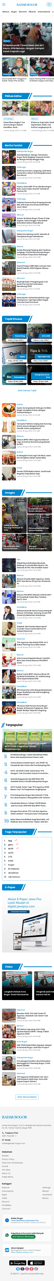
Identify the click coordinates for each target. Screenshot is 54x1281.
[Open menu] (4, 4)
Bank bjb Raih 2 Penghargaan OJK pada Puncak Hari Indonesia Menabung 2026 (32, 284)
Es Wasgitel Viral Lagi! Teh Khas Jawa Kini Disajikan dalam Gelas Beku (34, 456)
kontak (5, 1166)
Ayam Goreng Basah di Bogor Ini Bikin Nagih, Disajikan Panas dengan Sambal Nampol (34, 410)
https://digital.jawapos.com (22, 1252)
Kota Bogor (22, 1041)
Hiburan (20, 215)
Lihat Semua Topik (27, 390)
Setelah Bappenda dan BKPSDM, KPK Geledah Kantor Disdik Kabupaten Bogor (29, 780)
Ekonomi (20, 278)
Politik (19, 468)
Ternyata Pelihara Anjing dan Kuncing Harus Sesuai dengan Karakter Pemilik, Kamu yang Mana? (34, 426)
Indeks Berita (7, 1177)
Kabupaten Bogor (25, 151)
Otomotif (6, 1208)
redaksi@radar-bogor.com (13, 1143)
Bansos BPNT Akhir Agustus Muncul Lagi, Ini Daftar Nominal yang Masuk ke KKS (33, 441)
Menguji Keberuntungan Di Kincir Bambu (38, 548)
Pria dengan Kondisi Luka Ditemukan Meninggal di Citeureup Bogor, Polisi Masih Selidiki (33, 1063)
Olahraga (21, 167)
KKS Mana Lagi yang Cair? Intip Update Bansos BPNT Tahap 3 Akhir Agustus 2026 (33, 1031)
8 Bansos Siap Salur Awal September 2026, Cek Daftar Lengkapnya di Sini (42, 126)
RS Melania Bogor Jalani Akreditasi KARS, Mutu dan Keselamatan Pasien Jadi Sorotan (29, 757)
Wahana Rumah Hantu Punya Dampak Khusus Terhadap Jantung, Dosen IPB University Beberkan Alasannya (34, 612)
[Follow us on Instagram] (27, 1268)
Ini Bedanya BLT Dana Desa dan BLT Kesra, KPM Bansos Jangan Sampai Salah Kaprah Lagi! (23, 48)
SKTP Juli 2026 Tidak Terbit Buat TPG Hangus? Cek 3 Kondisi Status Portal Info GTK (29, 773)
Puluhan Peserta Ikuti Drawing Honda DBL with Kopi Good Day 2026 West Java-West (34, 204)
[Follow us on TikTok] (36, 1268)
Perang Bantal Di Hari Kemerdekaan (39, 529)
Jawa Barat (47, 1194)
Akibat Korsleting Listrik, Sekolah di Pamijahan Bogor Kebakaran (33, 235)
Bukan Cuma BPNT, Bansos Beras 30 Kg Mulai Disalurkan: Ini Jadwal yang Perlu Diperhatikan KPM (33, 676)
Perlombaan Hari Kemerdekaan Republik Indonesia (13, 548)
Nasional (21, 262)
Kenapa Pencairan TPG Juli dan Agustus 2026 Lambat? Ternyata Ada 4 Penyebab (29, 812)
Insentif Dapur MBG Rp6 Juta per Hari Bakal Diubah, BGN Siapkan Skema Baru (34, 268)
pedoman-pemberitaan (12, 1163)
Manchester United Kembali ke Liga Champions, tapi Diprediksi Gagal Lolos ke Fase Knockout (33, 299)
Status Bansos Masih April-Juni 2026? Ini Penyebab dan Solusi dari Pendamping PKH (30, 764)
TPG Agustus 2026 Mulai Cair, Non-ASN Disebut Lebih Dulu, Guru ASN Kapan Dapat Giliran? (33, 1079)
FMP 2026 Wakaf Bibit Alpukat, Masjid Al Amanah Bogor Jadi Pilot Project (34, 1046)
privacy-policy (8, 1159)
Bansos (20, 436)
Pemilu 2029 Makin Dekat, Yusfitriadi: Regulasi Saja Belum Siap (34, 472)
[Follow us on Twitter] (22, 1268)
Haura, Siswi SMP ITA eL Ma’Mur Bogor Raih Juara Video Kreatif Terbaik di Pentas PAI (34, 188)
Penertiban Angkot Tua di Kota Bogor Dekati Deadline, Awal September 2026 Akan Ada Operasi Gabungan (14, 127)
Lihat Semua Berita (27, 1097)
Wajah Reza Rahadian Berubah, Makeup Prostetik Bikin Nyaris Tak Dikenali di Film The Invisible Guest (32, 565)
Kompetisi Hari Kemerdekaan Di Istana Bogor (37, 511)
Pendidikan (22, 183)
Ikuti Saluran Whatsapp (23, 1236)
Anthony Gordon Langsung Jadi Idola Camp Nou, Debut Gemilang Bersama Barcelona (34, 173)
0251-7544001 (8, 1136)
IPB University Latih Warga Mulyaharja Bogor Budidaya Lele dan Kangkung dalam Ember (34, 692)
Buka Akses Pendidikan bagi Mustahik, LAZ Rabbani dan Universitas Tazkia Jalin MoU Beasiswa (30, 822)
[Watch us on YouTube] (32, 1268)
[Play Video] (17, 979)
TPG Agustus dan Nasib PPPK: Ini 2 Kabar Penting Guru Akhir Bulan (32, 643)
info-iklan (6, 1170)
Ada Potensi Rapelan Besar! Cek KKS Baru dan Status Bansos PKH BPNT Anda (33, 660)
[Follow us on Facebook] (18, 1268)
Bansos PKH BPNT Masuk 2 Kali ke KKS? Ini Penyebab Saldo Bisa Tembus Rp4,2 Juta (34, 597)
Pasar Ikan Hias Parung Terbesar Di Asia (13, 527)
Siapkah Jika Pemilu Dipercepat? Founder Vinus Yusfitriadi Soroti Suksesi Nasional (32, 628)
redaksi (5, 1155)
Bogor (4, 1194)
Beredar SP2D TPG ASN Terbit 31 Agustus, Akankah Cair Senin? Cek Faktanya (32, 1015)
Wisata (20, 246)
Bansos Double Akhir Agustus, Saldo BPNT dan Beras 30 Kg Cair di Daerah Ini (33, 581)
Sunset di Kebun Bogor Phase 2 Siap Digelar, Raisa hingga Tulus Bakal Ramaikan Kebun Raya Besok (33, 220)
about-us (6, 1173)
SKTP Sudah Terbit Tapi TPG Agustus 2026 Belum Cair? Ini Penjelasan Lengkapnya (30, 788)
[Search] (49, 4)
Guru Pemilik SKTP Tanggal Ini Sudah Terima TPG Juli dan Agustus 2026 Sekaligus (14, 81)
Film (18, 559)
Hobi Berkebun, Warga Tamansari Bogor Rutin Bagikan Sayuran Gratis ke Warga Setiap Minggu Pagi (33, 157)
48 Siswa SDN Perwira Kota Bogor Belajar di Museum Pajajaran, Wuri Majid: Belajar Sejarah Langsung (32, 708)
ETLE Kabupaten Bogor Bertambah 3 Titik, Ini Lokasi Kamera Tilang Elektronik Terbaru (30, 796)
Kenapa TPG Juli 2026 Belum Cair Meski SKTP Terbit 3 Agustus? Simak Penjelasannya (25, 746)
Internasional (7, 1191)
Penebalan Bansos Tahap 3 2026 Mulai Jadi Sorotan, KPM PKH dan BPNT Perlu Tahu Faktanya (28, 805)
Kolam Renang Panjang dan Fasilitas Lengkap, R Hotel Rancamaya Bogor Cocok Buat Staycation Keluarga (33, 252)
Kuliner (20, 404)
